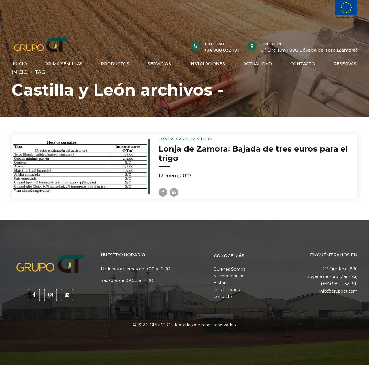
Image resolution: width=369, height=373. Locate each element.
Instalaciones (226, 289)
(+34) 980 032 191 (339, 283)
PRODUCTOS (115, 63)
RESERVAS (345, 63)
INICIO (20, 63)
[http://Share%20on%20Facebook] (163, 192)
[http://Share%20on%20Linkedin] (174, 192)
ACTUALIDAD (257, 63)
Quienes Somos (229, 269)
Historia (221, 282)
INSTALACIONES (207, 63)
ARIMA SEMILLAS (63, 63)
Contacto (222, 296)
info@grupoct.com (338, 291)
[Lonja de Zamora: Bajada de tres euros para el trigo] (80, 166)
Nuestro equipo (229, 275)
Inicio (20, 72)
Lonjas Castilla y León (185, 139)
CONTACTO (302, 63)
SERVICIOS (159, 63)
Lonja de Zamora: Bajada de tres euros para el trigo (253, 153)
